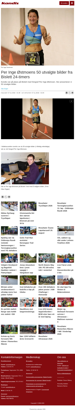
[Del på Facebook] (66, 92)
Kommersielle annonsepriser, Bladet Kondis (39, 377)
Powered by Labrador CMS (37, 409)
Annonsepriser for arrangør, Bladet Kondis (38, 380)
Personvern (60, 377)
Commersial (45, 389)
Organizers (29, 391)
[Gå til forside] (10, 3)
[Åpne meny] (72, 3)
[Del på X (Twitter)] (69, 92)
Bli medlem (64, 3)
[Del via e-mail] (72, 92)
